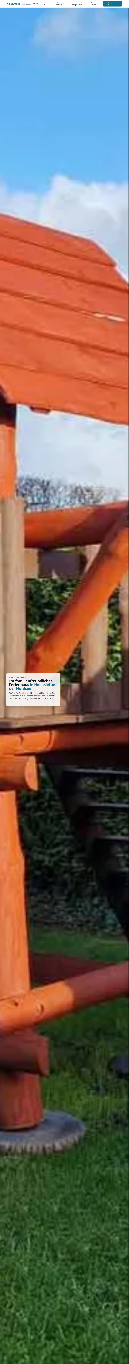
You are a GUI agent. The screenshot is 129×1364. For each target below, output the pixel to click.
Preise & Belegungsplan (77, 4)
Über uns (44, 4)
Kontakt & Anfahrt (94, 4)
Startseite (35, 4)
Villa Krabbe (19, 3)
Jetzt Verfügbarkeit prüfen (110, 4)
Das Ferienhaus (58, 4)
